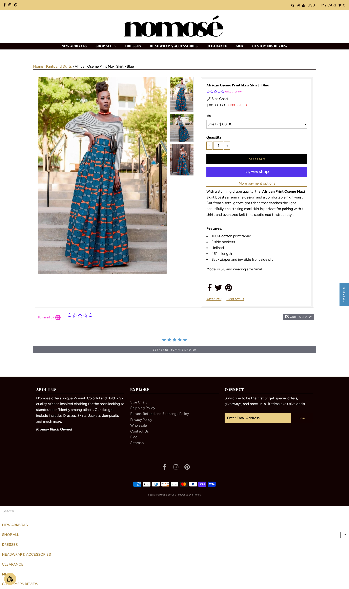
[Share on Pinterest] (228, 289)
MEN (239, 46)
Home (38, 66)
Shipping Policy (142, 408)
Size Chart (138, 402)
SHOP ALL (104, 46)
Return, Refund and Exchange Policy (159, 414)
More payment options (257, 183)
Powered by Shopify (189, 495)
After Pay (213, 299)
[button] (298, 317)
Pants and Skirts (59, 66)
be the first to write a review (175, 349)
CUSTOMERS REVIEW (269, 46)
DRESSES (133, 46)
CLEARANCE (216, 46)
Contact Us (139, 431)
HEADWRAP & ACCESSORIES (174, 46)
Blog (134, 437)
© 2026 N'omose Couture (162, 495)
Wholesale (138, 425)
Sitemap (137, 443)
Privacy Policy (141, 419)
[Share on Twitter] (218, 289)
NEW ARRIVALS (74, 46)
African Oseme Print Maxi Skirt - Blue (104, 66)
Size (208, 115)
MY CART (333, 5)
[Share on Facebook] (209, 289)
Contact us (235, 299)
